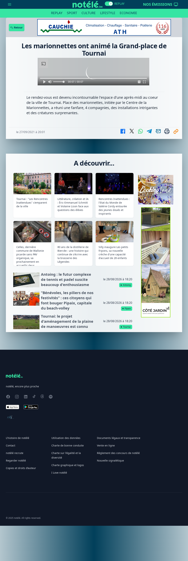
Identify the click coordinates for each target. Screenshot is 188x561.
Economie (128, 13)
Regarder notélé (16, 460)
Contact (10, 445)
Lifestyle (107, 13)
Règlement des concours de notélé (118, 453)
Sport (72, 13)
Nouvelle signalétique (110, 460)
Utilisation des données (65, 438)
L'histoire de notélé (17, 438)
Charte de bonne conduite (67, 445)
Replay (56, 13)
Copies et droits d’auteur (21, 468)
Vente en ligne (106, 445)
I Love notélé (59, 472)
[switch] (109, 3)
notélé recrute (14, 453)
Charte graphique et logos (67, 465)
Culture (89, 13)
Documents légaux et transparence (118, 438)
